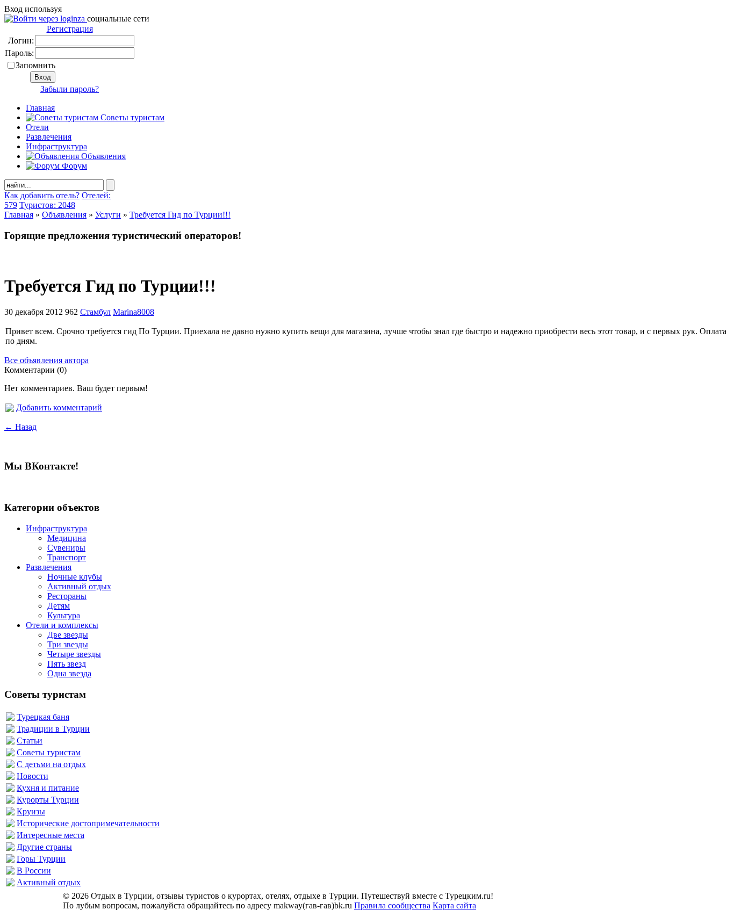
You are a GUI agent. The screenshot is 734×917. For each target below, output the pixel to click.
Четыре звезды (74, 654)
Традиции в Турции (53, 728)
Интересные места (50, 835)
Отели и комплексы (62, 625)
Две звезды (67, 634)
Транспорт (66, 557)
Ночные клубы (74, 576)
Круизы (31, 811)
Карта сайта (454, 905)
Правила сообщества (392, 905)
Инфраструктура (56, 146)
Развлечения (48, 136)
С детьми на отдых (51, 764)
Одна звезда (69, 673)
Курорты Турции (48, 799)
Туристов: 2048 (47, 205)
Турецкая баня (43, 716)
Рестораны (67, 596)
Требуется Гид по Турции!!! (180, 214)
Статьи (29, 740)
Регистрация (70, 28)
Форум (73, 165)
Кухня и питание (48, 787)
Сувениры (66, 547)
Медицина (66, 538)
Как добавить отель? (42, 195)
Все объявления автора (46, 360)
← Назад (20, 426)
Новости (32, 776)
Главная (18, 214)
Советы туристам (131, 117)
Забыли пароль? (69, 88)
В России (34, 870)
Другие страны (44, 846)
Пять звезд (66, 663)
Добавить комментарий (59, 407)
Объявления (102, 156)
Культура (63, 615)
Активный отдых (79, 586)
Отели (37, 127)
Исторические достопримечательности (88, 823)
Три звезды (67, 644)
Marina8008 (133, 311)
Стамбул (95, 311)
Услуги (108, 214)
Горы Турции (41, 858)
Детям (58, 605)
